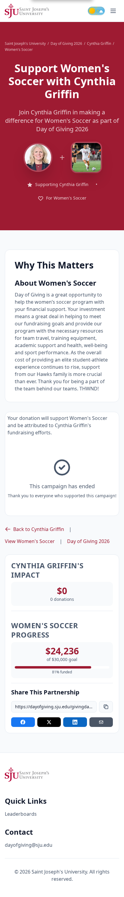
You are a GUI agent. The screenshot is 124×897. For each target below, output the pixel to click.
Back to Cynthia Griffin (38, 529)
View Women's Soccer (30, 541)
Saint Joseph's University (25, 43)
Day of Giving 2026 (66, 43)
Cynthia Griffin (99, 43)
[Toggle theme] (96, 11)
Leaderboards (21, 814)
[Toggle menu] (113, 11)
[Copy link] (106, 706)
